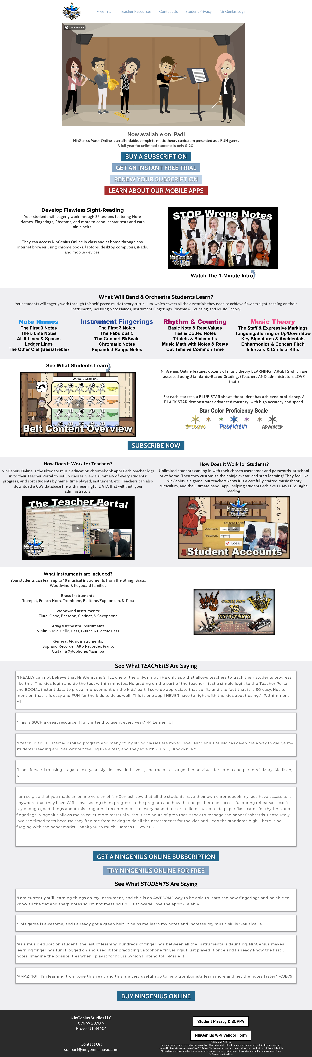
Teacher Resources (135, 11)
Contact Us (168, 11)
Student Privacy (199, 11)
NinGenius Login (233, 11)
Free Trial (104, 11)
